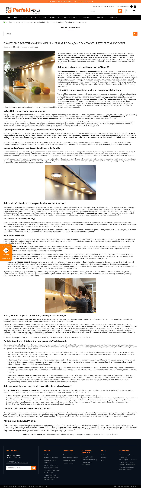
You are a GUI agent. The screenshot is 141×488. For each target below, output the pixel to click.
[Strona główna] (5, 22)
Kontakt (103, 455)
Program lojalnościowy (70, 457)
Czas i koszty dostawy (89, 459)
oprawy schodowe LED (84, 417)
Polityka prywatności (51, 457)
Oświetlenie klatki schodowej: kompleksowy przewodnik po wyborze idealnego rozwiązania (82, 434)
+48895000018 (123, 6)
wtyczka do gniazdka (83, 337)
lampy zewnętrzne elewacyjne (62, 417)
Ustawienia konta (69, 460)
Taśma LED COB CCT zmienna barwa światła (127, 463)
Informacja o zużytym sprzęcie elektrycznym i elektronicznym (52, 477)
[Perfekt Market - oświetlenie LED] (22, 9)
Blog (102, 460)
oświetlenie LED (36, 413)
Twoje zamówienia (69, 455)
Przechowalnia (68, 463)
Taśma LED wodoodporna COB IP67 (128, 458)
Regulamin (47, 455)
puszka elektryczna (64, 337)
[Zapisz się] (34, 468)
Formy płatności (87, 457)
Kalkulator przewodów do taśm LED (52, 471)
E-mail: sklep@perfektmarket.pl (17, 463)
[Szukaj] (120, 11)
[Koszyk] (134, 11)
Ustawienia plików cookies (50, 461)
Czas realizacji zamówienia (86, 463)
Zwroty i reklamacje (50, 465)
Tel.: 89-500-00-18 (12, 461)
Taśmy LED (61, 94)
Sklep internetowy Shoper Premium (125, 486)
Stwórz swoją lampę (126, 455)
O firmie (103, 457)
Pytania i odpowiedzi (51, 468)
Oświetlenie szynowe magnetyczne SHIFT (126, 468)
